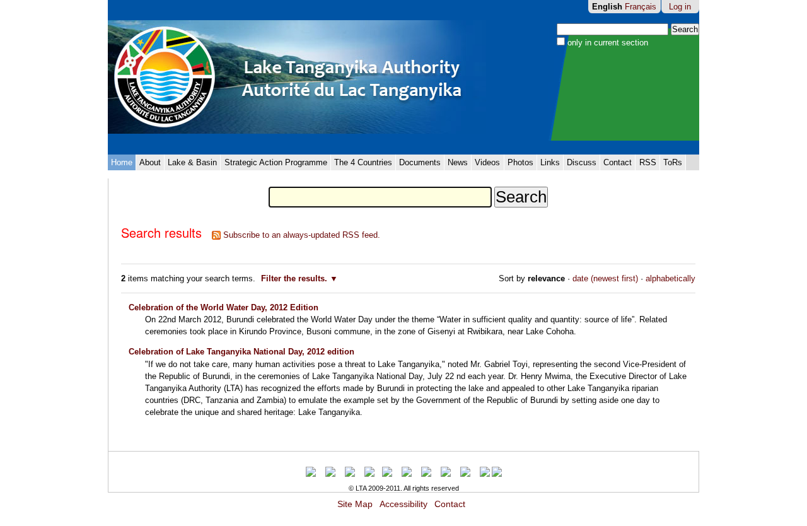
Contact (617, 162)
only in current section (607, 42)
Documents (420, 162)
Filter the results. (295, 278)
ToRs (672, 162)
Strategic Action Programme (275, 162)
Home (121, 162)
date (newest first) (605, 278)
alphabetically (670, 278)
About (150, 162)
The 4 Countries (363, 162)
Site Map (355, 504)
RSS (647, 162)
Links (550, 162)
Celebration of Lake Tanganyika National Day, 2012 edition (241, 351)
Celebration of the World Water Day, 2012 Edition (223, 307)
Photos (520, 162)
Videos (487, 162)
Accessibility (403, 504)
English (607, 6)
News (458, 162)
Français (640, 6)
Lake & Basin (192, 162)
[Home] (297, 77)
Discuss (581, 162)
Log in (680, 6)
